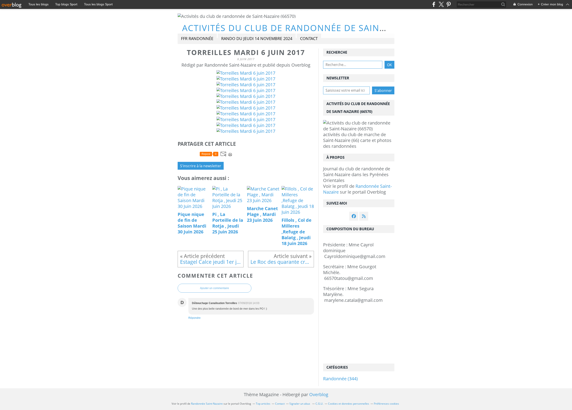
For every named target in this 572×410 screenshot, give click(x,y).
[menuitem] (197, 39)
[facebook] (434, 4)
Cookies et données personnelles (348, 404)
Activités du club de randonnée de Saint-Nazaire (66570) (321, 28)
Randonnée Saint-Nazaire (357, 189)
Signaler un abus (300, 404)
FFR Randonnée (197, 38)
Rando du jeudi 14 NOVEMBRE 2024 (256, 38)
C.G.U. (319, 404)
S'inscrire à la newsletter (200, 165)
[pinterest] (448, 4)
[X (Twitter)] (441, 4)
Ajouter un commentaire (214, 288)
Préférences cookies (386, 404)
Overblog (318, 394)
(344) (340, 379)
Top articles (263, 404)
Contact (309, 38)
